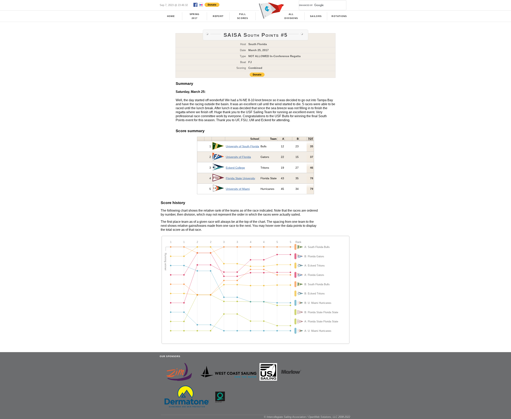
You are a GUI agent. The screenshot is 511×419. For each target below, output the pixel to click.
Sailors (316, 16)
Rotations (339, 16)
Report (218, 16)
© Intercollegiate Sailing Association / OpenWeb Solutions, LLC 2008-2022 (307, 416)
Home (171, 16)
